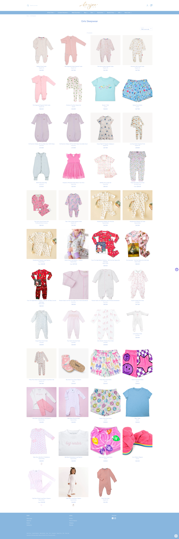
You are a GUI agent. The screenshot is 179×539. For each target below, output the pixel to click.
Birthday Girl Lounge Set (105, 182)
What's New (50, 12)
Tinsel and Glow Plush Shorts (105, 457)
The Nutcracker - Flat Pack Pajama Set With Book (137, 260)
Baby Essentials (76, 12)
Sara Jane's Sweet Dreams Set (41, 221)
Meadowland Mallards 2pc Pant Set (105, 221)
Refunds (71, 525)
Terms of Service (73, 520)
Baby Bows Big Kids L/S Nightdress (41, 457)
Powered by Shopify (51, 535)
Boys (85, 12)
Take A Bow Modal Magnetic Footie (73, 221)
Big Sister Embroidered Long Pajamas (73, 457)
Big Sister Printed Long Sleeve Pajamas (41, 498)
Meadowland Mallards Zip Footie (137, 221)
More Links (127, 12)
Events (28, 523)
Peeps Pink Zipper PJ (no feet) (137, 182)
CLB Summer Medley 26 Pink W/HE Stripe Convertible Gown (73, 144)
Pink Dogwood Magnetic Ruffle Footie (41, 105)
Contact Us (29, 525)
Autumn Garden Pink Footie (137, 300)
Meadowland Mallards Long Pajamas (41, 260)
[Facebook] (113, 518)
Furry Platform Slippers (137, 457)
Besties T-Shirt (105, 105)
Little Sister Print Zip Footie (73, 418)
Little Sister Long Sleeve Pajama (73, 498)
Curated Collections (63, 12)
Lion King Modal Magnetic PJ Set (137, 144)
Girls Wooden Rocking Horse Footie (105, 341)
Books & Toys (110, 12)
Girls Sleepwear (33, 15)
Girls (92, 12)
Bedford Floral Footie (41, 66)
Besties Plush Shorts (137, 105)
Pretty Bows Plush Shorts (105, 379)
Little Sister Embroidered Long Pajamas (41, 418)
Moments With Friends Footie (137, 66)
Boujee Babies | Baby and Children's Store (40, 535)
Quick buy (41, 62)
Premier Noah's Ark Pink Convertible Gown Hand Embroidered (73, 300)
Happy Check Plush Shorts (105, 418)
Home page (29, 518)
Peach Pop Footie (105, 498)
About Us (29, 520)
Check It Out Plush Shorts (137, 379)
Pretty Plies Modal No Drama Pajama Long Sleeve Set (41, 379)
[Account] (147, 5)
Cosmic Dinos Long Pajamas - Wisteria (73, 260)
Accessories (100, 12)
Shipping (71, 523)
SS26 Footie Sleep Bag (41, 182)
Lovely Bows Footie (137, 333)
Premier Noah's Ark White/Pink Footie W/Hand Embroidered (105, 300)
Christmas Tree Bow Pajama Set (73, 105)
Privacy (71, 518)
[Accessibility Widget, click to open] (176, 269)
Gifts (119, 12)
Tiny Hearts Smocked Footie (73, 341)
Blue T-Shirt (137, 418)
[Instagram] (115, 518)
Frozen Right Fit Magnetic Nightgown (105, 144)
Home (28, 15)
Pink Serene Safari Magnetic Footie (105, 66)
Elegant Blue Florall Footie (41, 341)
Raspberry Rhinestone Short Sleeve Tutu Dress (73, 182)
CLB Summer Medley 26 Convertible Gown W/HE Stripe (41, 144)
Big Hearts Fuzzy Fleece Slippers (73, 379)
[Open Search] (28, 5)
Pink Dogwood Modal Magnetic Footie (73, 66)
